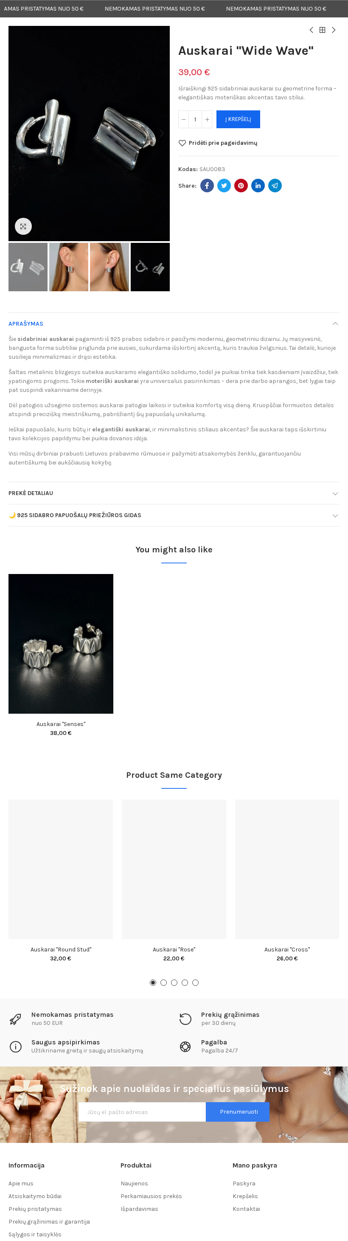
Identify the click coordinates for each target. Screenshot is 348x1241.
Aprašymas (25, 323)
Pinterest (241, 185)
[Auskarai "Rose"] (174, 869)
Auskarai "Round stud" (61, 949)
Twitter (224, 185)
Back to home (322, 30)
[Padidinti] (23, 226)
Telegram (275, 185)
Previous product (312, 30)
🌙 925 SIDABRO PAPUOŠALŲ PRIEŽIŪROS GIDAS (74, 515)
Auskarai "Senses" (60, 724)
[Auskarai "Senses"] (60, 644)
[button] (16, 133)
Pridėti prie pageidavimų (223, 142)
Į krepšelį (238, 119)
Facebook (207, 185)
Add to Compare (92, 589)
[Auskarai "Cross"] (287, 869)
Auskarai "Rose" (174, 949)
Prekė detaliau (30, 493)
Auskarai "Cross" (287, 949)
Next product (333, 30)
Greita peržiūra (92, 622)
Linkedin (258, 185)
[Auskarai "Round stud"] (60, 869)
